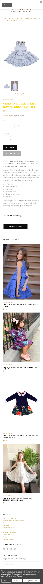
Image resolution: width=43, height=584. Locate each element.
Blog (4, 537)
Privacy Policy (7, 530)
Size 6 (22, 18)
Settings (6, 581)
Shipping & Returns (9, 528)
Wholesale (6, 525)
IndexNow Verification (10, 518)
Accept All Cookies (31, 581)
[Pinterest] (15, 549)
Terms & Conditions (9, 532)
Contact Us (6, 535)
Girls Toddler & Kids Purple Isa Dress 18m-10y (20, 368)
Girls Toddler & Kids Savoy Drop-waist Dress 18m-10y (20, 437)
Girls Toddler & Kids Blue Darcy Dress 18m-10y (20, 305)
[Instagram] (4, 549)
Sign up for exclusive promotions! (13, 521)
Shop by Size (14, 18)
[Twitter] (11, 549)
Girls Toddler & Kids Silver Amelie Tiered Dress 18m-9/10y (18, 499)
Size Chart (6, 523)
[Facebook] (7, 549)
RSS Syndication (8, 539)
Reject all (17, 581)
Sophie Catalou (8, 99)
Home (5, 18)
